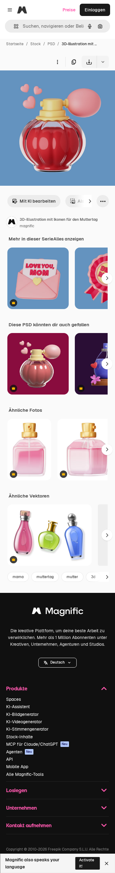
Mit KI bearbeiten (38, 201)
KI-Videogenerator (24, 721)
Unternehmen (21, 807)
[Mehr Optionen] (57, 62)
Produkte (16, 688)
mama (18, 576)
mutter (72, 576)
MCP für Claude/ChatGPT (37, 744)
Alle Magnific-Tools (25, 774)
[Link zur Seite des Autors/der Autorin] (11, 222)
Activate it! (86, 863)
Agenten (19, 752)
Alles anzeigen (68, 239)
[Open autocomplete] (13, 26)
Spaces (13, 699)
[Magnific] (57, 612)
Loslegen (16, 790)
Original (39, 82)
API (9, 759)
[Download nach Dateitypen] (103, 62)
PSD (51, 44)
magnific (27, 226)
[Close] (106, 863)
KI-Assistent (18, 706)
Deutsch (57, 662)
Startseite (15, 44)
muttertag (45, 576)
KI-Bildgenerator (22, 714)
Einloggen (95, 10)
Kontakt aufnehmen (29, 825)
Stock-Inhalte (19, 737)
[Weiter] (89, 201)
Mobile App (17, 766)
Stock (35, 44)
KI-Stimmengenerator (27, 729)
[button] (57, 663)
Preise (69, 10)
